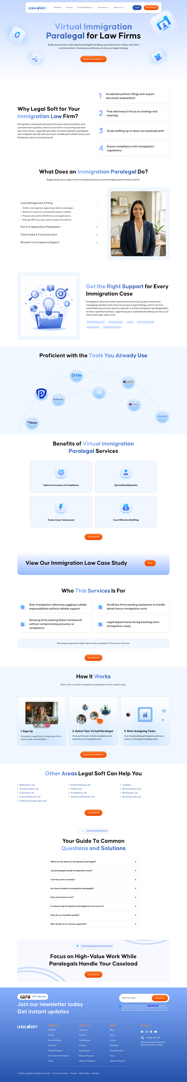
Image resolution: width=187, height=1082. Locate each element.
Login (137, 7)
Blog (112, 1030)
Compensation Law (29, 789)
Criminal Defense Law (30, 797)
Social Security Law (131, 797)
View (150, 563)
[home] (37, 7)
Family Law (76, 789)
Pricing (69, 7)
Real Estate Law (130, 793)
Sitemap (95, 1073)
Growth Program (55, 1051)
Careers (82, 1035)
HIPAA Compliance (87, 1061)
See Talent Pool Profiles (58, 1056)
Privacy (73, 1073)
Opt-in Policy (84, 1073)
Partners (82, 1045)
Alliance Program (117, 1061)
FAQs (50, 1061)
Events (113, 1040)
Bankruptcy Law (27, 785)
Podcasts (114, 1045)
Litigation (126, 785)
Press (112, 1056)
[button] (85, 7)
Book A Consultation (93, 59)
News (112, 1035)
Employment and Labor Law (33, 801)
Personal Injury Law (131, 789)
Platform (58, 7)
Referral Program (86, 1056)
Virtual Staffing (84, 7)
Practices (102, 7)
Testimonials (84, 1040)
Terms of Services (60, 1073)
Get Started (151, 7)
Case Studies (84, 1051)
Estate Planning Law (80, 785)
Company (83, 1030)
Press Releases (116, 1051)
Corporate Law (26, 793)
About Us (118, 7)
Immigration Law (79, 793)
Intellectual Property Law (83, 797)
